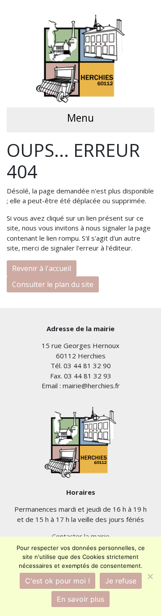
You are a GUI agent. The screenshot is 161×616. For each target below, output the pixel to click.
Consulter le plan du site (52, 284)
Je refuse (120, 580)
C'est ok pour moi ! (57, 580)
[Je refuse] (149, 576)
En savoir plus (80, 599)
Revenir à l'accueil (41, 268)
